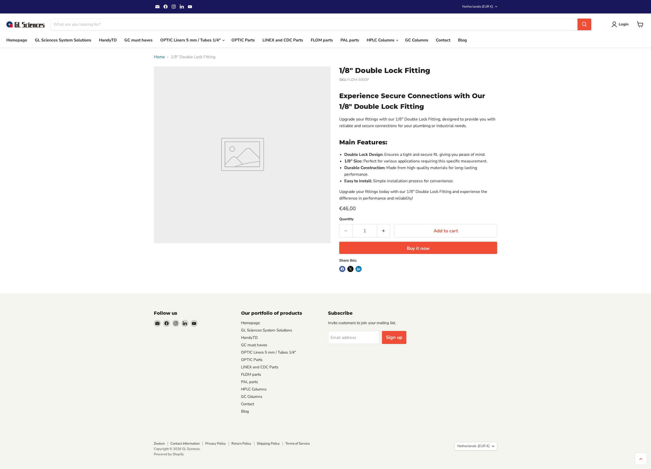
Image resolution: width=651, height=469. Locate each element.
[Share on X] (350, 269)
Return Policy (241, 443)
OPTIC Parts (243, 40)
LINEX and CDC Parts (282, 40)
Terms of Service (297, 443)
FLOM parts (322, 40)
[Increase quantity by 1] (383, 231)
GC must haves (138, 40)
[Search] (584, 24)
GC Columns (416, 40)
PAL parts (350, 40)
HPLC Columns (381, 40)
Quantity (346, 219)
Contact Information (185, 443)
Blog (462, 40)
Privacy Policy (215, 443)
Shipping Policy (268, 443)
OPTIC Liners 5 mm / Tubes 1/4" (191, 40)
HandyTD (108, 40)
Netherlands (477, 6)
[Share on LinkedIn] (359, 269)
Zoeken (159, 443)
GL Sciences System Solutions (63, 40)
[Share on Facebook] (342, 269)
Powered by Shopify (169, 454)
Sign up (394, 337)
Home (159, 57)
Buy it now (418, 248)
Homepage (16, 40)
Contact (443, 40)
